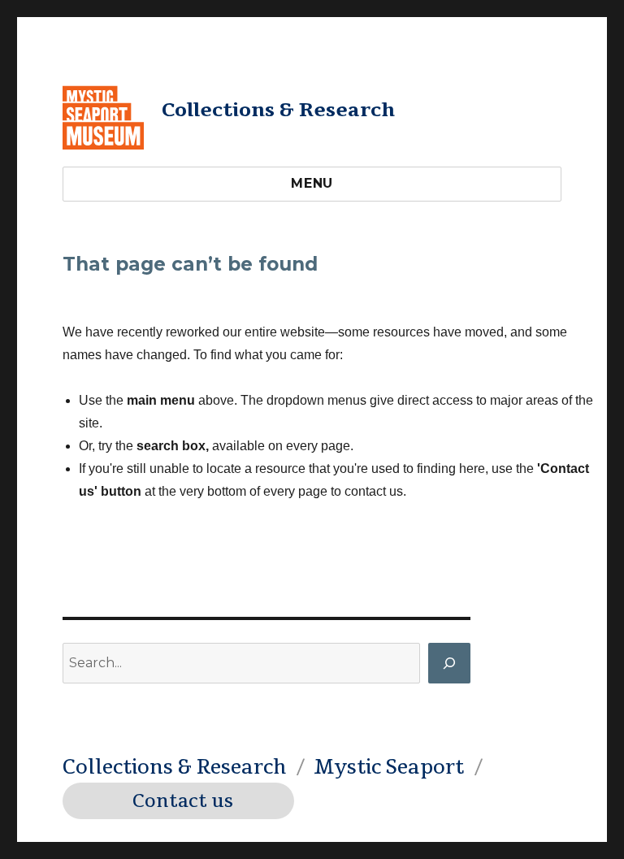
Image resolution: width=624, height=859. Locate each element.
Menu (312, 183)
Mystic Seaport (389, 767)
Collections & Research (278, 110)
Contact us (182, 801)
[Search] (449, 663)
